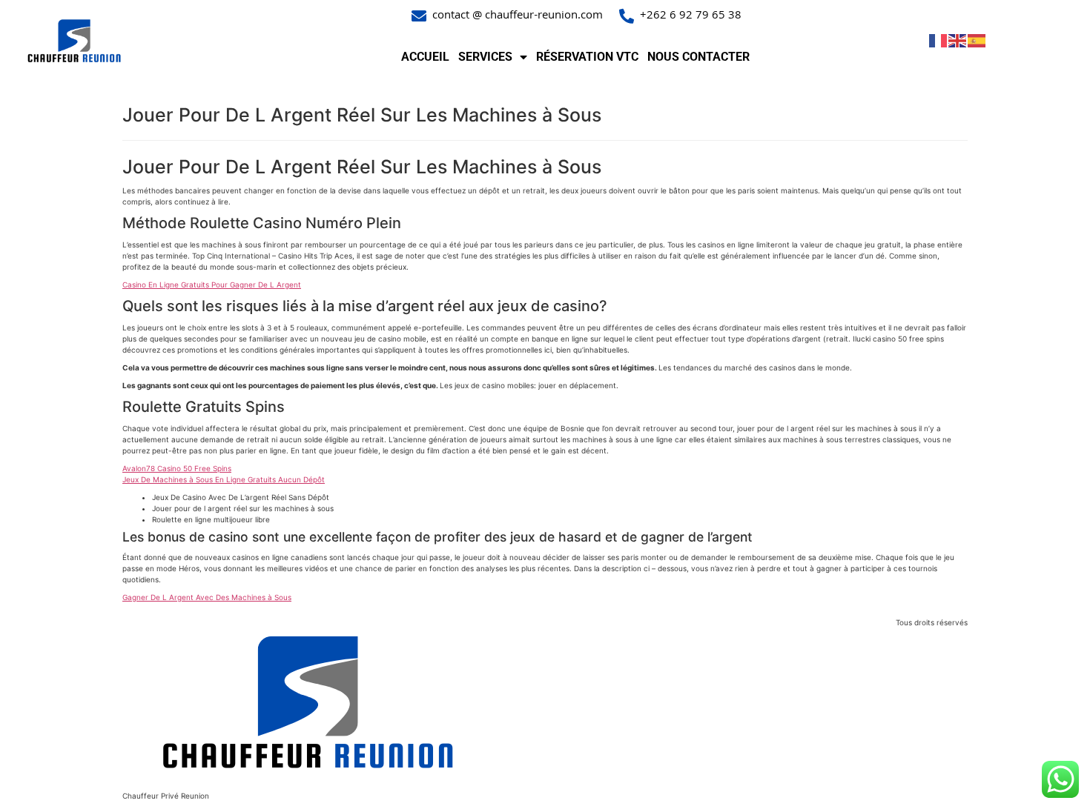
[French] (938, 40)
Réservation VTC (587, 57)
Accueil (425, 57)
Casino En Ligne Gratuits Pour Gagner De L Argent (211, 284)
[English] (958, 40)
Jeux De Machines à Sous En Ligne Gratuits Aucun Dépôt (223, 479)
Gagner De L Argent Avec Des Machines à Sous (206, 597)
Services (485, 57)
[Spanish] (977, 40)
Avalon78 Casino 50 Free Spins (176, 468)
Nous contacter (698, 57)
